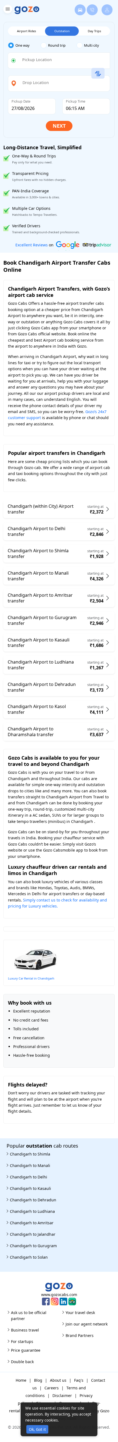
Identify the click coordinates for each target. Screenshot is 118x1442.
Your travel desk (80, 1312)
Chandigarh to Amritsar (32, 1222)
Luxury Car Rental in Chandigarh (31, 978)
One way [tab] (22, 45)
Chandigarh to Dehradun (33, 1199)
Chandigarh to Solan (29, 1257)
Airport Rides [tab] (26, 31)
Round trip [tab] (57, 45)
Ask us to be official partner (28, 1315)
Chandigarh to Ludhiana (32, 1211)
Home (21, 1380)
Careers (51, 1387)
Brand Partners (80, 1335)
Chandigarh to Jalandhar (32, 1234)
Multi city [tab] (91, 45)
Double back (22, 1361)
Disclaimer (62, 1395)
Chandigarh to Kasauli (30, 1188)
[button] (7, 10)
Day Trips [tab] (94, 31)
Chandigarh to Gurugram (33, 1245)
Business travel (25, 1330)
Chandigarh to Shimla (30, 1154)
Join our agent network (87, 1324)
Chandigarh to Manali (30, 1165)
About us (58, 1380)
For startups (22, 1341)
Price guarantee (25, 1350)
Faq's (78, 1380)
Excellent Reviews (31, 244)
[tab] (24, 45)
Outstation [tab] (62, 31)
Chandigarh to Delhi (28, 1177)
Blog (38, 1380)
